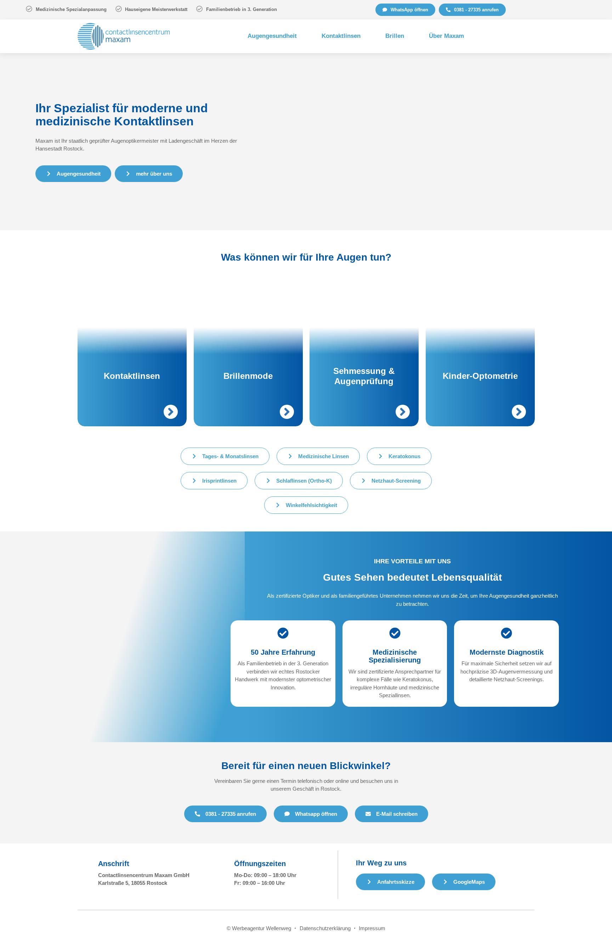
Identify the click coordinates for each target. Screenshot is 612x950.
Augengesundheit (272, 36)
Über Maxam (446, 36)
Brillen (394, 36)
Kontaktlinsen (341, 36)
